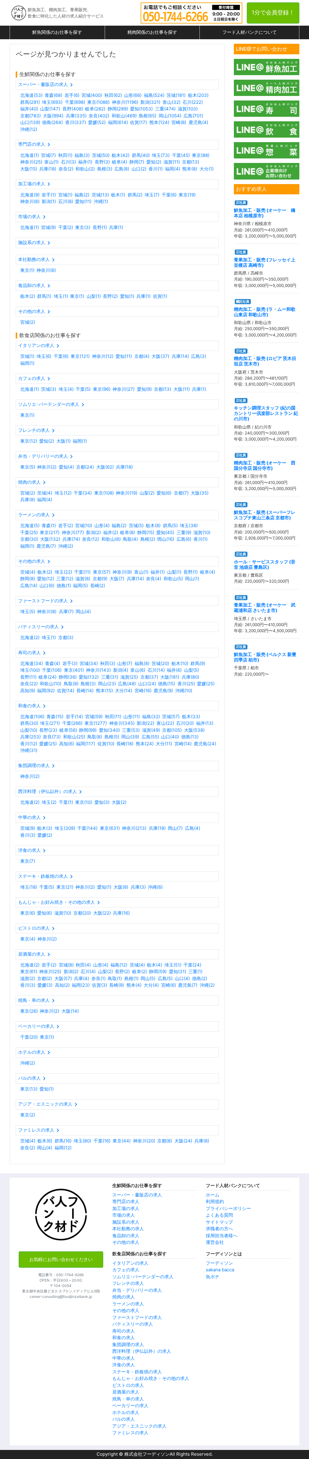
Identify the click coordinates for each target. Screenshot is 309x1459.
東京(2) (27, 1115)
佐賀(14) (65, 690)
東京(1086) (98, 102)
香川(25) (186, 683)
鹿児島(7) (46, 546)
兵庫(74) (71, 539)
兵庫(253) (30, 737)
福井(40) (29, 109)
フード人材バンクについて (249, 32)
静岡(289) (118, 109)
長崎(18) (124, 744)
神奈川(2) (46, 467)
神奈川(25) (31, 162)
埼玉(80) (82, 1141)
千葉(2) (65, 227)
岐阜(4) (119, 162)
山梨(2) (147, 493)
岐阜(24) (47, 677)
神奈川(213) (134, 828)
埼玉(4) (66, 389)
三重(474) (165, 109)
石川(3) (68, 162)
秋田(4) (83, 965)
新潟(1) (49, 201)
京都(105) (172, 730)
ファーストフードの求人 (137, 1317)
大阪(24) (183, 1141)
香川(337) (75, 122)
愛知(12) (45, 578)
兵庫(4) (81, 978)
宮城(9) (48, 227)
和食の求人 (123, 1337)
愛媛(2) (44, 835)
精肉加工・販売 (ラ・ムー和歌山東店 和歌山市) (264, 311)
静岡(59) (158, 971)
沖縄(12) (28, 129)
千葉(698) (75, 102)
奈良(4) (153, 578)
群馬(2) (135, 195)
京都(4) (141, 356)
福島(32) (151, 716)
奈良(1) (98, 978)
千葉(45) (181, 155)
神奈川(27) (124, 389)
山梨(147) (50, 109)
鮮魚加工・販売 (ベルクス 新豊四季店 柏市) (265, 657)
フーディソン (219, 1263)
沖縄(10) (183, 690)
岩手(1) (49, 195)
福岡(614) (118, 122)
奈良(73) (52, 737)
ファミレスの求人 (130, 1432)
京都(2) (44, 978)
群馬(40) (141, 155)
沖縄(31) (28, 750)
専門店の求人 (125, 1201)
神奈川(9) (122, 572)
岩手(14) (74, 716)
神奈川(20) (144, 1141)
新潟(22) (145, 723)
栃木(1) (118, 195)
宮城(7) (48, 155)
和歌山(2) (85, 169)
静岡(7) (136, 162)
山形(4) (102, 525)
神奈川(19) (126, 493)
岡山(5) (148, 978)
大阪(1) (63, 441)
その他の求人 (125, 1242)
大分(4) (151, 985)
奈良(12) (90, 539)
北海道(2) (30, 637)
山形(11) (131, 716)
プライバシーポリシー (228, 1208)
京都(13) (190, 162)
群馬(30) (29, 723)
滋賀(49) (151, 730)
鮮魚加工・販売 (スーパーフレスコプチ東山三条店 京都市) (264, 515)
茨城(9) (27, 828)
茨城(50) (101, 155)
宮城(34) (89, 663)
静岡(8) (27, 578)
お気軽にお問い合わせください (61, 1259)
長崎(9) (116, 985)
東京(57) (101, 572)
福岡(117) (85, 744)
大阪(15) (28, 169)
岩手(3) (70, 663)
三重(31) (109, 677)
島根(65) (147, 116)
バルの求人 (123, 1419)
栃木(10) (179, 663)
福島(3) (82, 155)
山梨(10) (28, 730)
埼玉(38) (189, 525)
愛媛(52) (97, 122)
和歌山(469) (124, 116)
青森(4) (52, 663)
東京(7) (27, 861)
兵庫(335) (76, 116)
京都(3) (65, 637)
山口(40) (170, 737)
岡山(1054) (170, 116)
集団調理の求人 (128, 1344)
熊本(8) (189, 169)
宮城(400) (91, 95)
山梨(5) (191, 670)
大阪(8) (120, 887)
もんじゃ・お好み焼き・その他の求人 (150, 1378)
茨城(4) (44, 493)
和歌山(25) (74, 737)
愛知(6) (164, 493)
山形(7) (124, 663)
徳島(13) (190, 737)
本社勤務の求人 (128, 1228)
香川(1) (155, 169)
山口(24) (147, 683)
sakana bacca (220, 1270)
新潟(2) (93, 532)
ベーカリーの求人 (130, 1405)
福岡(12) (63, 1148)
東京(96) (101, 389)
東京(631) (110, 828)
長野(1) (100, 227)
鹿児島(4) (198, 122)
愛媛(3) (45, 985)
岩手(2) (65, 525)
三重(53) (131, 730)
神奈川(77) (73, 532)
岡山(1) (192, 578)
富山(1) (51, 162)
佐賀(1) (160, 296)
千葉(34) (83, 493)
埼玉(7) (152, 195)
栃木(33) (191, 716)
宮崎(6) (168, 985)
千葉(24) (192, 965)
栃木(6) (44, 1141)
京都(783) (30, 116)
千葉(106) (52, 670)
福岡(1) (27, 363)
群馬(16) (63, 1141)
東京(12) (28, 441)
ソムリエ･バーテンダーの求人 (143, 1276)
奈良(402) (99, 116)
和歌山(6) (111, 539)
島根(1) (131, 978)
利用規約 (215, 1201)
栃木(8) (153, 525)
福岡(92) (46, 690)
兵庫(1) (116, 227)
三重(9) (184, 532)
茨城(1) (27, 356)
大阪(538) (194, 730)
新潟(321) (150, 102)
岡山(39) (130, 737)
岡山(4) (83, 611)
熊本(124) (159, 122)
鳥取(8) (71, 683)
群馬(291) (30, 102)
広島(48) (127, 683)
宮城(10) (83, 525)
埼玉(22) (63, 572)
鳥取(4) (130, 539)
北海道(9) (30, 195)
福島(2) (82, 195)
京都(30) (29, 539)
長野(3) (102, 162)
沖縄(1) (101, 201)
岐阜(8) (127, 532)
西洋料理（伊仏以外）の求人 (141, 1351)
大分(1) (206, 169)
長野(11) (28, 677)
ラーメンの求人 (128, 1304)
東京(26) (29, 1011)
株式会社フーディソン (146, 1454)
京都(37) (149, 677)
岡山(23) (107, 683)
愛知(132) (89, 677)
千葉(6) (169, 195)
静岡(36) (68, 677)
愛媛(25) (206, 683)
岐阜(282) (95, 109)
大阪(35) (200, 493)
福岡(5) (80, 585)
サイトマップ (219, 1222)
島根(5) (111, 737)
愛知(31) (177, 971)
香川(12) (28, 744)
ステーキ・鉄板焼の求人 (137, 1372)
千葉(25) (29, 532)
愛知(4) (66, 467)
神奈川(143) (98, 670)
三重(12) (64, 578)
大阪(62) (105, 467)
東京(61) (28, 971)
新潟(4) (120, 670)
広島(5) (165, 978)
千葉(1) (66, 802)
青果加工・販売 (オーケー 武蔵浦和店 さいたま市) (264, 607)
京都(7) (181, 493)
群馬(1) (44, 296)
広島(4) (192, 828)
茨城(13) (100, 195)
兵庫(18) (47, 169)
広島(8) (121, 169)
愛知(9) (144, 389)
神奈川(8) (46, 611)
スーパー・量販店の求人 (137, 1195)
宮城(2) (27, 322)
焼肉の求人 (123, 1297)
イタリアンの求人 (130, 1263)
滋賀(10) (201, 532)
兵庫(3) (138, 887)
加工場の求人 (125, 1208)
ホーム (212, 1195)
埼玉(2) (49, 802)
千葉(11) (82, 572)
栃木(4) (154, 965)
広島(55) (150, 737)
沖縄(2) (65, 546)
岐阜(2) (139, 971)
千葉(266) (72, 723)
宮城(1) (65, 195)
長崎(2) (97, 585)
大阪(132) (50, 539)
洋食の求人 (123, 1365)
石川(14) (156, 670)
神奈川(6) (30, 201)
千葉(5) (83, 389)
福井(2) (110, 532)
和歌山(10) (50, 683)
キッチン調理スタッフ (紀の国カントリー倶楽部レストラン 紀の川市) (266, 413)
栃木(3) (44, 828)
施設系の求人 (125, 1222)
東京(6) (27, 913)
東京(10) (83, 802)
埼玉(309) (65, 828)
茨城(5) (136, 525)
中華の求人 (123, 1358)
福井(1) (85, 162)
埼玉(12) (63, 493)
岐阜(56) (68, 730)
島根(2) (147, 539)
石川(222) (193, 102)
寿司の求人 (123, 1331)
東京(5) (27, 467)
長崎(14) (85, 690)
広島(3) (198, 356)
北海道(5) (30, 525)
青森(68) (53, 95)
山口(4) (182, 978)
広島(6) (184, 539)
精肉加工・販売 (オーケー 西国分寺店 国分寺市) (264, 465)
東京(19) (187, 195)
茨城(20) (160, 663)
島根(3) (104, 169)
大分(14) (123, 690)
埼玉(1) (61, 296)
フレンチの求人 (128, 1283)
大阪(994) (53, 116)
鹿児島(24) (205, 744)
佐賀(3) (99, 985)
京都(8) (164, 1141)
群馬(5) (170, 525)
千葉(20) (29, 1037)
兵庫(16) (121, 913)
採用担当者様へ (221, 1235)
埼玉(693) (52, 102)
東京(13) (28, 1089)
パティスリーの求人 (132, 1324)
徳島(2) (199, 978)
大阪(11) (182, 389)
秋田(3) (107, 663)
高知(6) (66, 744)
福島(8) (142, 663)
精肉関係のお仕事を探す (152, 32)
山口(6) (47, 585)
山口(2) (139, 169)
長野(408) (72, 109)
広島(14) (28, 585)
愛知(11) (83, 201)
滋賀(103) (188, 109)
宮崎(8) (178, 122)
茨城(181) (176, 95)
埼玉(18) (28, 887)
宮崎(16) (143, 690)
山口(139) (30, 122)
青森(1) (49, 525)
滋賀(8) (82, 578)
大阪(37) (160, 356)
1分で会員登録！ (273, 12)
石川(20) (185, 723)
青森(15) (54, 716)
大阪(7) (117, 578)
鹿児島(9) (163, 690)
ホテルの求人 (125, 1412)
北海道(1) (29, 155)
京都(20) (82, 913)
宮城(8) (66, 965)
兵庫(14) (180, 356)
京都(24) (85, 467)
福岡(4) (172, 169)
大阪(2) (119, 802)
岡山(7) (175, 828)
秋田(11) (113, 716)
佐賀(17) (138, 122)
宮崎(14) (183, 744)
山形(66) (133, 95)
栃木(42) (120, 155)
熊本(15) (104, 690)
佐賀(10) (105, 744)
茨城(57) (171, 716)
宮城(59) (94, 716)
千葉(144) (87, 828)
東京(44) (122, 1141)
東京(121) (80, 356)
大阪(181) (169, 677)
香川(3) (27, 835)
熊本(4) (134, 985)
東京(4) (27, 939)
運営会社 (215, 1242)
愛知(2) (153, 162)
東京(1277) (95, 723)
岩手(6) (72, 95)
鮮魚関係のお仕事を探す (57, 32)
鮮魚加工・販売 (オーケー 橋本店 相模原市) (264, 212)
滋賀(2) (27, 978)
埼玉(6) (44, 356)
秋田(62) (113, 95)
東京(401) (74, 670)
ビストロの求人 (128, 1385)
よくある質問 (219, 1215)
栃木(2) (27, 296)
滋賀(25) (129, 677)
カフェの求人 (125, 1270)
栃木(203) (198, 95)
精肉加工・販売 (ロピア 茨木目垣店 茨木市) (265, 361)
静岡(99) (88, 730)
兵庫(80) (190, 677)
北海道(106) (32, 716)
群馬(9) (197, 663)
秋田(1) (65, 155)
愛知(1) (127, 296)
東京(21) (64, 887)
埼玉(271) (50, 723)
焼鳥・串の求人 (128, 1399)
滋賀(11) (172, 162)
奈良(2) (66, 169)
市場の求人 (123, 1215)
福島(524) (154, 95)
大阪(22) (102, 913)
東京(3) (82, 227)
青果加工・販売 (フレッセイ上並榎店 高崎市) (264, 262)
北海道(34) (31, 663)
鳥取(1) (115, 978)
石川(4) (88, 971)
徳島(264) (52, 122)
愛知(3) (102, 802)
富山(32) (171, 102)
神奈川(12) (102, 356)
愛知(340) (109, 730)
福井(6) (174, 670)
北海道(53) (31, 95)
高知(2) (62, 985)
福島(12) (118, 965)
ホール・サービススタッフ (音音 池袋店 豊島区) (264, 564)
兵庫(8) (27, 499)
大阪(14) (70, 1011)
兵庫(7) (66, 611)
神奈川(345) (122, 723)
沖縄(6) (155, 887)
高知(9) (27, 690)
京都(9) (100, 578)
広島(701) (193, 116)
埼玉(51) (172, 965)
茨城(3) (48, 389)
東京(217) (49, 532)
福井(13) (204, 723)
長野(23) (48, 730)
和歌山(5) (173, 578)
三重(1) (195, 971)
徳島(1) (64, 585)
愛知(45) (165, 532)
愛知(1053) (141, 109)
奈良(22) (29, 683)
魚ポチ (212, 1276)
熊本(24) (145, 744)
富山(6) (137, 670)
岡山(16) (165, 539)
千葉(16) (102, 1141)
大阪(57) (63, 978)
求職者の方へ (219, 1228)
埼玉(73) (161, 155)
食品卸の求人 (125, 1235)
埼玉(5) (27, 611)
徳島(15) (166, 683)
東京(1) (27, 270)
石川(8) (65, 201)
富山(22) (165, 723)
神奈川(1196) (125, 102)
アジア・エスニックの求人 (139, 1426)
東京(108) (104, 493)
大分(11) (164, 744)
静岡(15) (145, 532)
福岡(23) (81, 985)
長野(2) (110, 296)
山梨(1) (94, 296)
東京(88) (200, 155)
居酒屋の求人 (125, 1392)
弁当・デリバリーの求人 (137, 1290)
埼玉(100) (30, 670)
